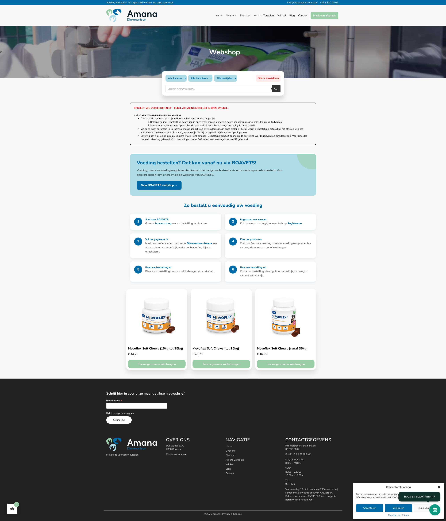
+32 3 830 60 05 (329, 2)
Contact (230, 473)
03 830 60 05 (292, 449)
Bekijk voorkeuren (427, 508)
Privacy (405, 515)
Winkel (229, 464)
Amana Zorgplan (235, 459)
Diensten (230, 455)
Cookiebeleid (394, 515)
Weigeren (398, 508)
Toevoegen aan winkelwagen (157, 364)
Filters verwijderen (268, 78)
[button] (439, 487)
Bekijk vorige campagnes (120, 413)
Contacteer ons (174, 454)
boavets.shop (163, 223)
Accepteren (369, 508)
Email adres (114, 400)
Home (229, 446)
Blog (228, 469)
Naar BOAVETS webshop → (159, 185)
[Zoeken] (276, 88)
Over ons (231, 450)
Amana (217, 514)
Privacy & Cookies (232, 514)
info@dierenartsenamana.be (302, 2)
